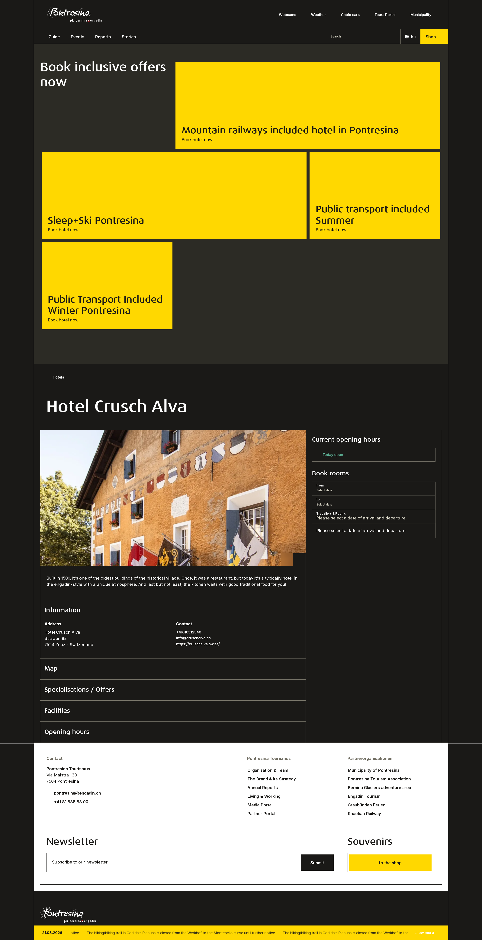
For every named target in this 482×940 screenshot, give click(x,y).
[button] (54, 36)
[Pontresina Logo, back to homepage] (74, 14)
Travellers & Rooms (331, 513)
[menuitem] (77, 36)
